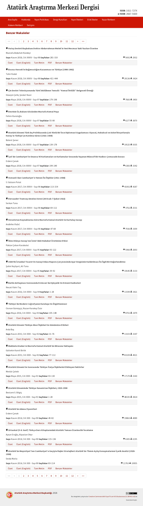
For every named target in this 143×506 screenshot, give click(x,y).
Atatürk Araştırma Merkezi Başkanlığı (33, 492)
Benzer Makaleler (63, 62)
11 (67, 41)
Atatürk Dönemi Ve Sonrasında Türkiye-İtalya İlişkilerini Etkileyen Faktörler (46, 367)
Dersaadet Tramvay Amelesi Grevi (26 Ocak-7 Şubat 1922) (36, 198)
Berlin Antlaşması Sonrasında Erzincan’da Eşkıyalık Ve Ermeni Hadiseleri (44, 282)
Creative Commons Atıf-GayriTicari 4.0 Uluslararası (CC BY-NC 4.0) (112, 496)
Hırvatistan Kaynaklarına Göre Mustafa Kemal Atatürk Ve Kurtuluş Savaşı (45, 219)
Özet (10, 62)
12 (72, 41)
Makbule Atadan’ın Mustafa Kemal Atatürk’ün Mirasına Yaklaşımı (40, 346)
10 (61, 41)
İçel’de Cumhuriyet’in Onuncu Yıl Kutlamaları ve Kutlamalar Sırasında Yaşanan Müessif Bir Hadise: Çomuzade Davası (66, 156)
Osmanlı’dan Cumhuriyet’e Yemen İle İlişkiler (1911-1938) (36, 177)
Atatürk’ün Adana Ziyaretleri (22, 409)
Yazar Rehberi (108, 19)
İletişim (30, 25)
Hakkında (25, 19)
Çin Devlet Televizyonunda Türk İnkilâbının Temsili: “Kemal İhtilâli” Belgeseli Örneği (50, 90)
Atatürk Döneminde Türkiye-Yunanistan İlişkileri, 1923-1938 (37, 388)
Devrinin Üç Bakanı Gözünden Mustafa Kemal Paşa (33, 111)
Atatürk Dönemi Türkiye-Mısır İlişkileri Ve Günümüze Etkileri (38, 325)
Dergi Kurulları (60, 19)
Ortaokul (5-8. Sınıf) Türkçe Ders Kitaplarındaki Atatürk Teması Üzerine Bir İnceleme (50, 430)
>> (83, 41)
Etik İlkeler (92, 19)
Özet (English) (23, 62)
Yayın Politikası (41, 19)
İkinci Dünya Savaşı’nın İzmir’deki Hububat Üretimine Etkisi (38, 240)
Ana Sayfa (12, 19)
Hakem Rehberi (15, 25)
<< (9, 41)
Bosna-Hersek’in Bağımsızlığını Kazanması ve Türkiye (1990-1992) (41, 69)
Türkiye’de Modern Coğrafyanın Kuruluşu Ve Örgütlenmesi (37, 303)
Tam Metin (39, 62)
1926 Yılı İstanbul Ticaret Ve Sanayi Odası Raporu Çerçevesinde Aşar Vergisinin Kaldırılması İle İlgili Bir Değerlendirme (66, 261)
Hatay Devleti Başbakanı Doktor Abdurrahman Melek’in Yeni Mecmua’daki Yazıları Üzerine (53, 48)
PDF (50, 62)
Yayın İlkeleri (77, 19)
